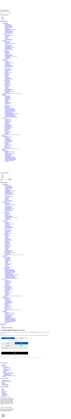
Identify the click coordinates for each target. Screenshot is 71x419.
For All (6, 44)
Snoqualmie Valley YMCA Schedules (10, 115)
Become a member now (7, 202)
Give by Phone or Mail (8, 121)
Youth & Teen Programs (7, 241)
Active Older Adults (7, 61)
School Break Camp (8, 92)
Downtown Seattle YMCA (8, 27)
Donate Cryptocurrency (8, 119)
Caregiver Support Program (8, 147)
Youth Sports (7, 79)
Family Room (7, 75)
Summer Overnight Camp (8, 39)
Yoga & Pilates (7, 106)
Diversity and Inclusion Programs (6, 381)
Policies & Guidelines (5, 393)
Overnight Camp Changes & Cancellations (10, 320)
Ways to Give (5, 279)
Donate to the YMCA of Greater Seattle (7, 327)
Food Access (7, 144)
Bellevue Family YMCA (8, 25)
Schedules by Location (7, 268)
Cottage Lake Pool (7, 68)
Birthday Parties (7, 73)
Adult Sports (7, 223)
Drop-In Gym (7, 98)
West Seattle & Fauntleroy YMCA (9, 33)
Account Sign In (7, 52)
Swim (6, 104)
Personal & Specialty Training (9, 66)
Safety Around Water (8, 231)
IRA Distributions (7, 284)
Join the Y (3, 364)
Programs (3, 59)
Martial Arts (6, 76)
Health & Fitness (6, 221)
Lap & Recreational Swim (8, 69)
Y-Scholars (6, 245)
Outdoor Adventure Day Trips (9, 65)
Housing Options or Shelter (8, 140)
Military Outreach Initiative (8, 48)
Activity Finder (4, 94)
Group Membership (7, 46)
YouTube (4, 416)
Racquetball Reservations (8, 102)
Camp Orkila (7, 198)
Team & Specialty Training (8, 267)
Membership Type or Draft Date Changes (10, 158)
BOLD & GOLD (7, 34)
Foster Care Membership (8, 206)
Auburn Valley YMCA (8, 24)
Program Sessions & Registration (9, 160)
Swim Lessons (7, 70)
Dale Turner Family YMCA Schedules (10, 110)
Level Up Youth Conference (9, 141)
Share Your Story (7, 133)
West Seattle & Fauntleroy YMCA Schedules (11, 278)
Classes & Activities (7, 97)
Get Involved (5, 307)
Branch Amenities (7, 203)
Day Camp (6, 37)
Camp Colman (7, 36)
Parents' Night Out (7, 77)
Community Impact (7, 42)
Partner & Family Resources (9, 306)
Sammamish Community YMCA (9, 192)
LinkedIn (4, 415)
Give (2, 117)
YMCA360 (6, 220)
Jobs (2, 19)
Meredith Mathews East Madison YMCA (10, 29)
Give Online (6, 122)
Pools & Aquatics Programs (8, 49)
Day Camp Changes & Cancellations (10, 314)
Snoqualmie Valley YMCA (8, 31)
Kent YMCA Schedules (8, 273)
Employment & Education (8, 139)
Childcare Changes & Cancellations (10, 151)
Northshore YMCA (7, 30)
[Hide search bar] (0, 180)
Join (2, 16)
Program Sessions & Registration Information (11, 217)
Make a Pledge (7, 123)
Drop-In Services (7, 138)
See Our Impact (7, 132)
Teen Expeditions (7, 82)
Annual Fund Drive (7, 126)
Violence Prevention (8, 303)
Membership (3, 40)
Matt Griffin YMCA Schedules (9, 112)
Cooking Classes (7, 64)
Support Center (7, 57)
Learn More (3, 149)
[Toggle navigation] (0, 12)
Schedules (3, 256)
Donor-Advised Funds (8, 120)
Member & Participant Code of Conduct (10, 156)
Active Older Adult (7, 96)
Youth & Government (8, 83)
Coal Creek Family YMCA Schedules (10, 109)
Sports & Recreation (8, 264)
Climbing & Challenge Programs (9, 62)
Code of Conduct (4, 394)
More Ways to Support (6, 290)
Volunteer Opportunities (8, 58)
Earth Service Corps (7, 242)
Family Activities (7, 74)
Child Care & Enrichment (7, 251)
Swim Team (6, 71)
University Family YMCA (8, 32)
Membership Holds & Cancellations (10, 157)
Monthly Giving (7, 124)
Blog (2, 390)
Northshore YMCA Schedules (9, 114)
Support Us (3, 135)
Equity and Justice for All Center (6, 380)
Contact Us (6, 130)
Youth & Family (6, 234)
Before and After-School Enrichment (10, 91)
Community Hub (7, 63)
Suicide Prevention (7, 145)
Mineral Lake (7, 38)
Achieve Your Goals (8, 214)
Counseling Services (8, 143)
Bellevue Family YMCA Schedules (9, 270)
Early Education (7, 253)
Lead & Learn (7, 131)
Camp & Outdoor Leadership (9, 35)
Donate (3, 18)
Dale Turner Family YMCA (8, 26)
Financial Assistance (6, 374)
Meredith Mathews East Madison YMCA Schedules (12, 113)
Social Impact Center (5, 136)
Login (3, 17)
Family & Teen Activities (8, 99)
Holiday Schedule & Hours (8, 54)
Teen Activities (7, 81)
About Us (3, 389)
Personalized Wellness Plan (8, 55)
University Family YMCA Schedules (10, 116)
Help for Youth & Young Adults (8, 298)
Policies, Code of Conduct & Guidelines (10, 159)
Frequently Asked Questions (9, 45)
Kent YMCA (7, 189)
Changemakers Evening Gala (9, 127)
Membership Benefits (8, 209)
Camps (4, 195)
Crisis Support (7, 137)
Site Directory (7, 161)
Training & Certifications (8, 72)
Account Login (4, 376)
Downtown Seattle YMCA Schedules (10, 111)
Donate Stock (7, 281)
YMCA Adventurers (8, 239)
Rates (6, 50)
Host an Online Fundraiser (8, 292)
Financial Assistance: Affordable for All (10, 43)
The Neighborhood (7, 289)
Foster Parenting (7, 309)
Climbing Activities (7, 259)
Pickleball (6, 101)
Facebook (3, 414)
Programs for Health (8, 228)
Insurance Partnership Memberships (10, 47)
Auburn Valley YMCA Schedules (9, 108)
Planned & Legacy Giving (8, 125)
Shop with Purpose (7, 56)
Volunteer (6, 295)
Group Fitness (7, 100)
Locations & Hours (4, 184)
